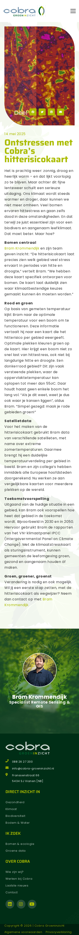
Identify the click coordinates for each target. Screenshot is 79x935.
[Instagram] (21, 904)
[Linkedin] (9, 904)
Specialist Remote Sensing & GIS (39, 704)
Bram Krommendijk (21, 248)
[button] (32, 111)
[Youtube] (32, 904)
